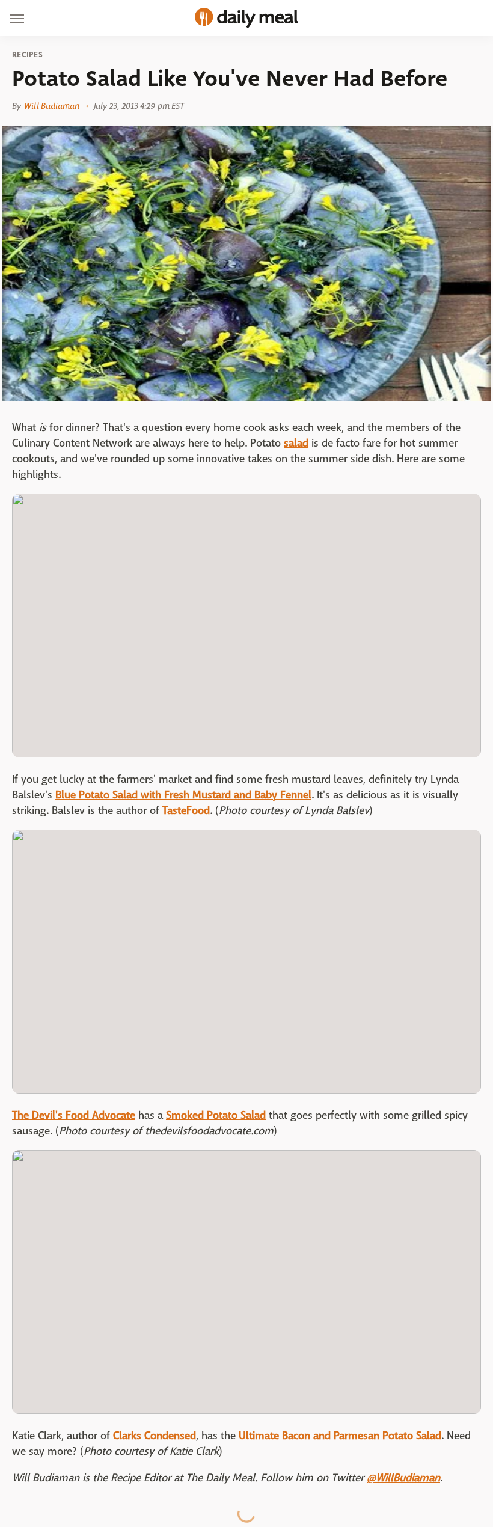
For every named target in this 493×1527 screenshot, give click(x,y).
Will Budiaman (51, 105)
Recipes (27, 54)
